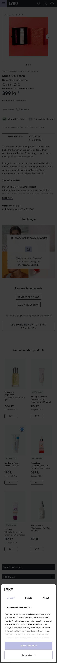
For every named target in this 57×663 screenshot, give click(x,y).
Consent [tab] (11, 598)
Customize (27, 655)
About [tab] (46, 598)
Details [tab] (28, 598)
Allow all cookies (28, 645)
